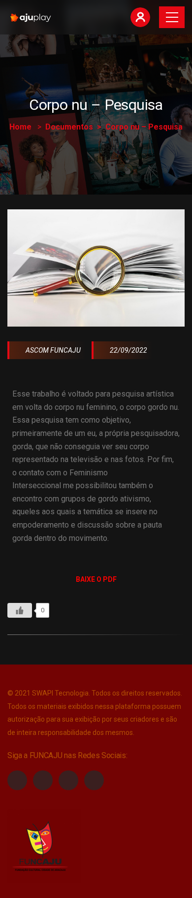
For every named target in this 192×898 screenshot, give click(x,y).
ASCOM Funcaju (52, 350)
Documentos (69, 127)
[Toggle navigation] (172, 17)
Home (20, 127)
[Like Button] (19, 610)
